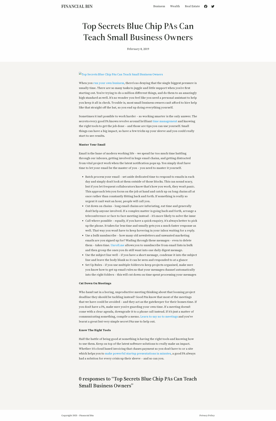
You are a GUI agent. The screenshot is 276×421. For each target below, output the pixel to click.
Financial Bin (77, 6)
